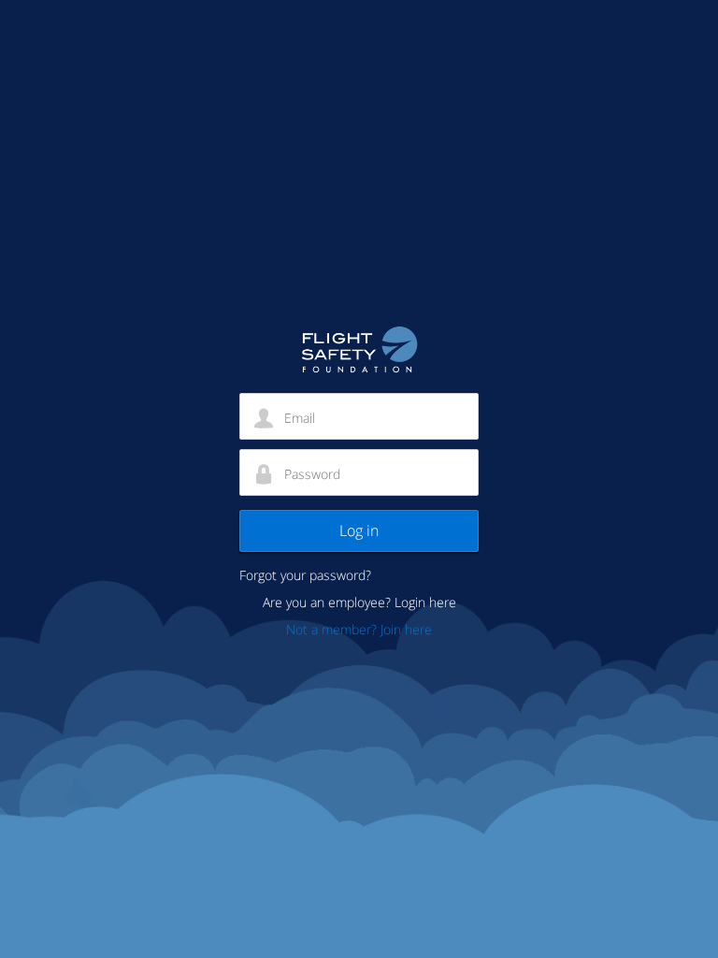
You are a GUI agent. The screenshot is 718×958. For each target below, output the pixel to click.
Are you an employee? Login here (359, 602)
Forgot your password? (305, 575)
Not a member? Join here (359, 629)
